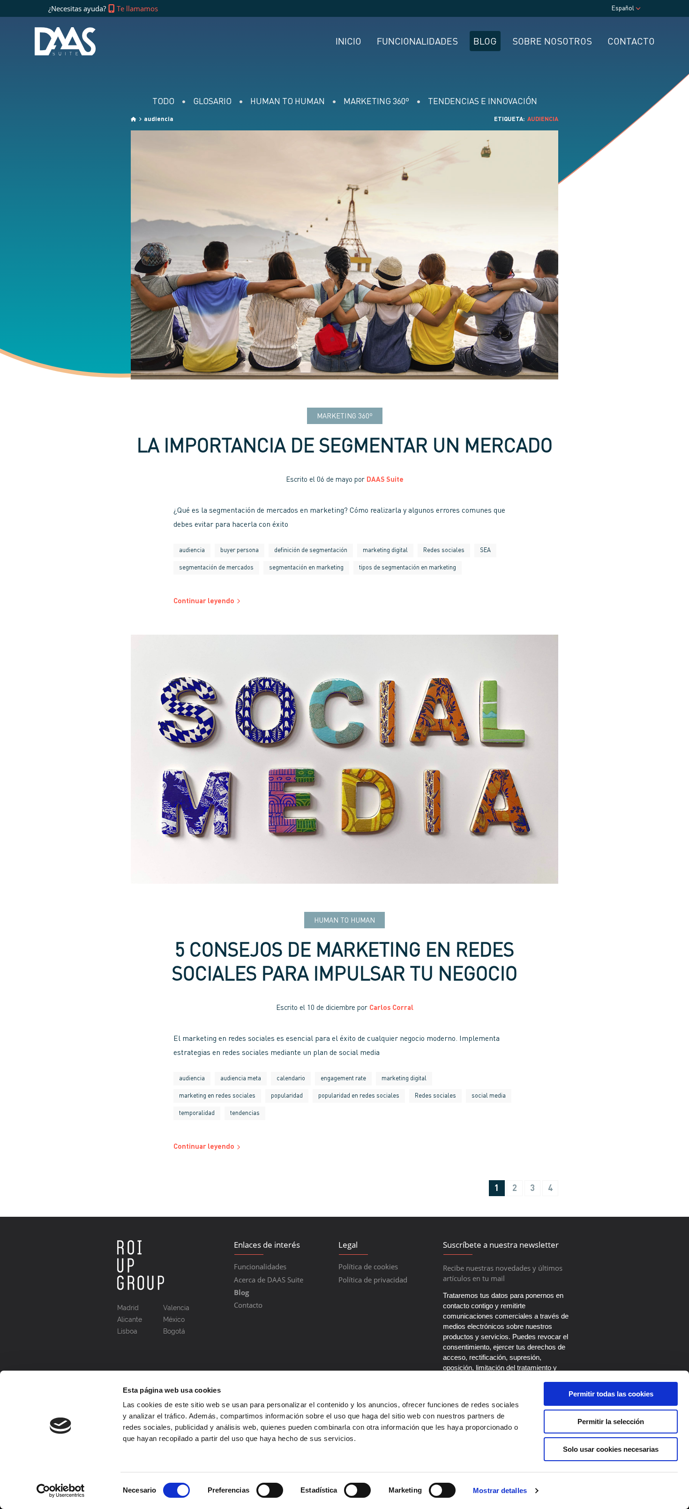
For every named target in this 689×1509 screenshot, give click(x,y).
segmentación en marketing (306, 568)
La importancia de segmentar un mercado (345, 447)
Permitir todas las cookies (611, 1394)
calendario (291, 1079)
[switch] (269, 1490)
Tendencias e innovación (482, 102)
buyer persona (239, 550)
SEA (485, 550)
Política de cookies (368, 1266)
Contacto (631, 42)
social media (489, 1096)
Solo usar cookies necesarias (611, 1449)
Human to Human (287, 102)
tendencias (245, 1113)
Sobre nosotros (552, 42)
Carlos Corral (391, 1008)
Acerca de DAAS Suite (268, 1279)
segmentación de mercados (216, 568)
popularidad (287, 1096)
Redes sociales (443, 550)
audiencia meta (240, 1079)
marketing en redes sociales (217, 1096)
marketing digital (385, 550)
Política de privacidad (372, 1279)
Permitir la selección (610, 1422)
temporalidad (197, 1113)
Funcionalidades (417, 42)
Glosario (212, 102)
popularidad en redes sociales (358, 1096)
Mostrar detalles (500, 1490)
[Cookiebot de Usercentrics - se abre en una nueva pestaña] (61, 1491)
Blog (485, 42)
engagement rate (343, 1079)
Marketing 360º (376, 102)
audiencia (192, 550)
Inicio (348, 42)
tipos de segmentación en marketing (407, 568)
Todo (163, 102)
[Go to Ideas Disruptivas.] (133, 119)
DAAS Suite (385, 480)
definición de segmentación (310, 550)
